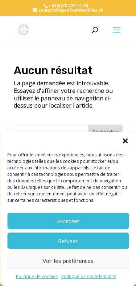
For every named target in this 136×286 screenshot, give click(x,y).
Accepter (68, 221)
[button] (125, 140)
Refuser (68, 240)
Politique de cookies (37, 276)
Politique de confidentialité (88, 276)
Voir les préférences (68, 260)
